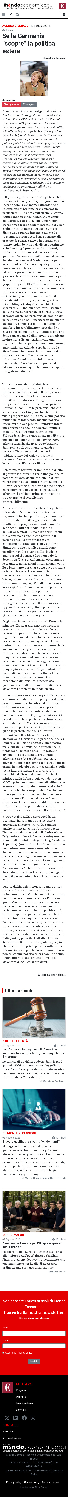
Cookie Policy (32, 1482)
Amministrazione (11, 1438)
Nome (5, 1327)
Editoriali (21, 1409)
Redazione (8, 1431)
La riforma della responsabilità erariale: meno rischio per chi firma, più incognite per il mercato (33, 1053)
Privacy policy (24, 1352)
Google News (12, 104)
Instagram (30, 104)
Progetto (21, 1390)
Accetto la (18, 1352)
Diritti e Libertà (15, 1041)
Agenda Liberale (15, 26)
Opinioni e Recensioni (19, 1133)
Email (5, 1340)
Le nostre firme (24, 1403)
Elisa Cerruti (41, 1487)
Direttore (21, 1396)
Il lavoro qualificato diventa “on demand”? (31, 1141)
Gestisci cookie (50, 1482)
